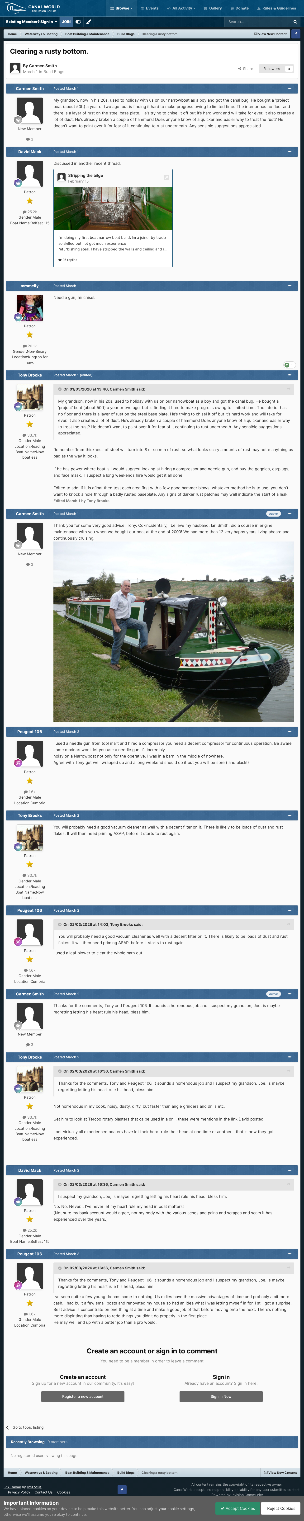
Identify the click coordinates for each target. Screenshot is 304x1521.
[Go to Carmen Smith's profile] (15, 68)
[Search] (295, 22)
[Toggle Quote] (60, 389)
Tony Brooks (30, 375)
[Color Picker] (89, 22)
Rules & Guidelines (278, 8)
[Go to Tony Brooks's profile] (30, 397)
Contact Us (44, 1492)
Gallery (215, 8)
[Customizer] (78, 22)
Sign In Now (221, 1396)
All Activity (181, 8)
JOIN (66, 21)
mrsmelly (30, 285)
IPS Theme (12, 1487)
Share (247, 68)
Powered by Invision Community (237, 1495)
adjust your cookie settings (170, 1509)
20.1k (32, 346)
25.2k (32, 212)
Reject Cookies (280, 1508)
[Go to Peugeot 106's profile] (30, 754)
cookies (39, 1509)
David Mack (29, 151)
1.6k (31, 792)
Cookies (63, 1492)
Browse (122, 8)
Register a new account (83, 1396)
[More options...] (289, 88)
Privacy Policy (19, 1492)
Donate (242, 8)
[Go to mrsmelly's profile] (30, 308)
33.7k (31, 435)
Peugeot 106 (29, 731)
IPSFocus (34, 1487)
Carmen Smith (43, 65)
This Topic (274, 22)
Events (152, 8)
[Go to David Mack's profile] (30, 174)
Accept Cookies (239, 1508)
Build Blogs (53, 71)
